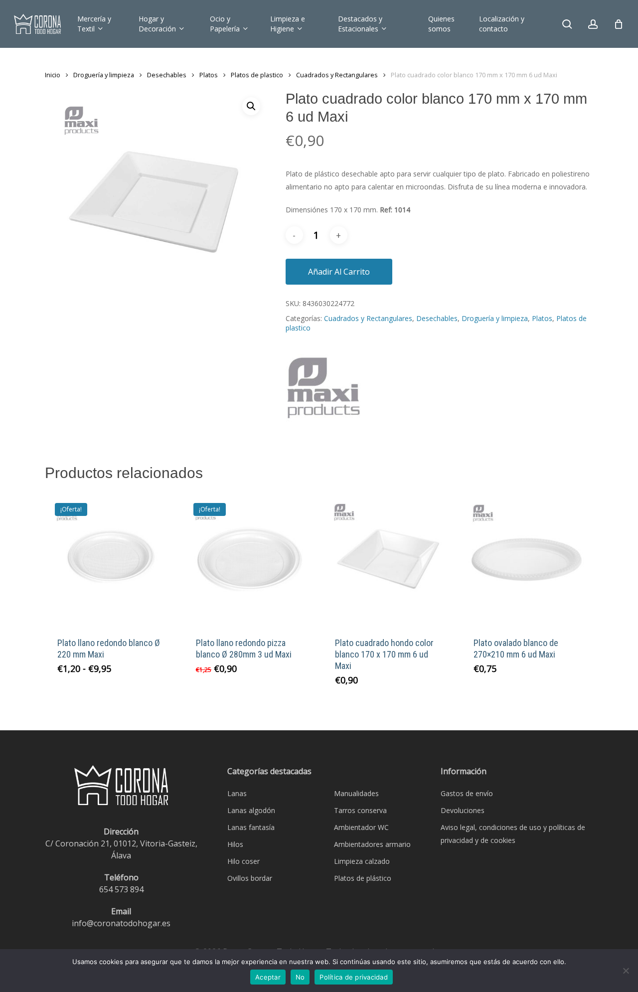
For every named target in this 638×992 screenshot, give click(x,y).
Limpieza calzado (362, 861)
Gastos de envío (467, 793)
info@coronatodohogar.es (121, 923)
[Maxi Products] (323, 393)
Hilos (235, 844)
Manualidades (356, 793)
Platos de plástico (362, 878)
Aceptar (268, 977)
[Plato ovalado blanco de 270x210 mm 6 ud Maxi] (527, 559)
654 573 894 (121, 889)
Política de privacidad (353, 977)
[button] (251, 106)
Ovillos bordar (249, 878)
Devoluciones (462, 810)
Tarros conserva (360, 810)
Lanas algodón (251, 810)
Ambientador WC (361, 827)
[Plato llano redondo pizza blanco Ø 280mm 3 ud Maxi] (249, 559)
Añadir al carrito (339, 271)
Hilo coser (243, 861)
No (300, 977)
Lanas (237, 793)
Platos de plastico (257, 74)
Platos (208, 74)
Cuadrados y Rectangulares (337, 74)
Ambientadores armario (372, 844)
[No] (626, 971)
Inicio (52, 74)
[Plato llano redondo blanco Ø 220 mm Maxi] (110, 559)
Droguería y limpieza (103, 74)
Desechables (166, 74)
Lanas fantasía (251, 827)
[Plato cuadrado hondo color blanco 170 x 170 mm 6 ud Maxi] (388, 559)
